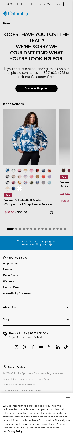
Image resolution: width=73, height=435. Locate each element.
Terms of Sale (26, 378)
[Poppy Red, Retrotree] (43, 176)
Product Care (11, 287)
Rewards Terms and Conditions (19, 384)
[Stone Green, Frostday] (31, 182)
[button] (10, 229)
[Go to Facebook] (33, 349)
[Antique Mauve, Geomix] (13, 182)
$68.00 (9, 212)
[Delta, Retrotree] (37, 176)
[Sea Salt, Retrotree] (37, 182)
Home (7, 23)
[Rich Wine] (69, 170)
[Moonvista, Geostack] (19, 170)
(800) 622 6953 (54, 72)
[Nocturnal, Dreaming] (13, 188)
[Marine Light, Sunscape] (49, 182)
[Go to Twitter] (49, 349)
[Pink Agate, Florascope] (19, 176)
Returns (7, 269)
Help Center (10, 263)
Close (67, 397)
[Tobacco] (63, 170)
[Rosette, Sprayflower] (31, 176)
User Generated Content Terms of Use (22, 390)
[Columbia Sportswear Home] (15, 13)
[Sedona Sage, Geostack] (13, 170)
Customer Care (42, 77)
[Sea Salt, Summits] (25, 170)
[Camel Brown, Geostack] (19, 182)
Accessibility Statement (17, 293)
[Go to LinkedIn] (58, 349)
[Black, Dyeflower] (7, 176)
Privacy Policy (42, 378)
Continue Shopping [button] (36, 88)
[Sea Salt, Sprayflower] (7, 188)
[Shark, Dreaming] (43, 182)
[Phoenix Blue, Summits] (43, 170)
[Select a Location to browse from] (5, 367)
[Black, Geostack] (7, 182)
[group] (36, 335)
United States (16, 367)
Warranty (8, 281)
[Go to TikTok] (66, 349)
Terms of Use (9, 378)
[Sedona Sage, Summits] (13, 176)
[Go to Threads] (25, 349)
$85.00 (22, 212)
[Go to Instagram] (16, 349)
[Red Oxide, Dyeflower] (37, 170)
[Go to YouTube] (41, 349)
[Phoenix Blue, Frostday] (29, 137)
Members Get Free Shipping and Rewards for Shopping (36, 242)
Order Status (10, 275)
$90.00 (65, 201)
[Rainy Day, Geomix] (25, 182)
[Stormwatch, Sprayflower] (49, 176)
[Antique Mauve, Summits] (31, 170)
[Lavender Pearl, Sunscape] (25, 176)
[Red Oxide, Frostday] (49, 170)
